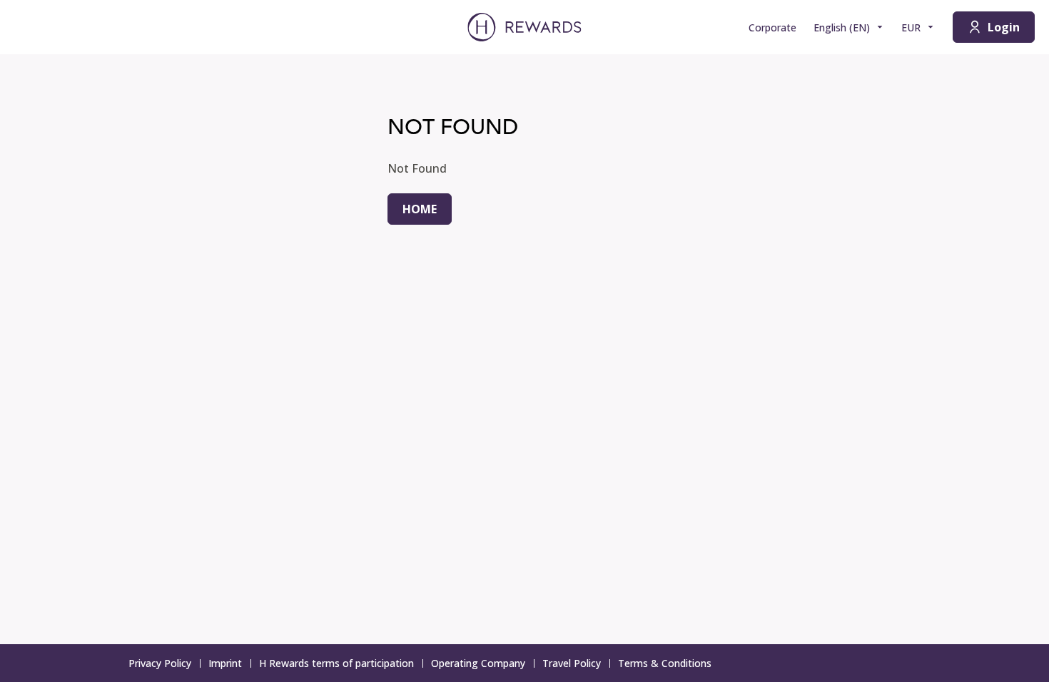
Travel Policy (571, 663)
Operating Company (478, 663)
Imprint (225, 663)
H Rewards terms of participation (336, 663)
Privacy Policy (159, 663)
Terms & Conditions (664, 663)
